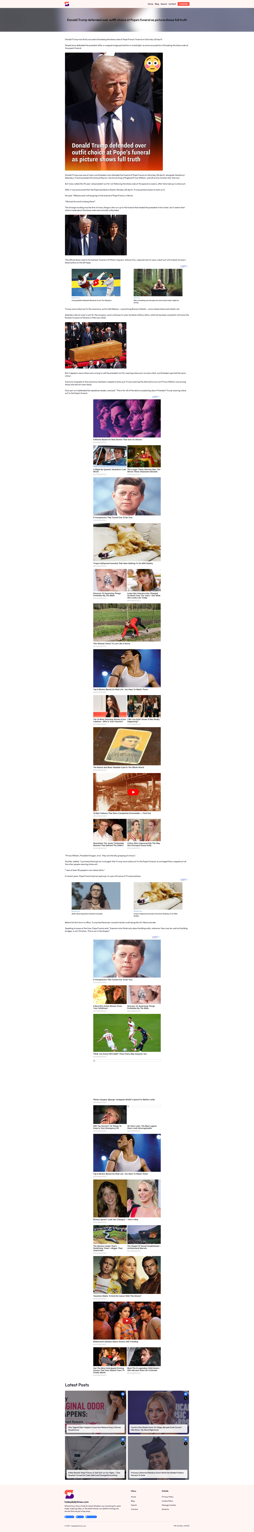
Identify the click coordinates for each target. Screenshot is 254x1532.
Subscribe (183, 4)
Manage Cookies (169, 1505)
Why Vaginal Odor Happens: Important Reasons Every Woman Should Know (94, 1428)
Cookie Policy (167, 1501)
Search (134, 1505)
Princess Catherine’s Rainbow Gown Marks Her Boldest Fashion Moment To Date (157, 1473)
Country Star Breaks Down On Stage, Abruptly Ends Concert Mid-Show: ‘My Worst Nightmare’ (156, 1428)
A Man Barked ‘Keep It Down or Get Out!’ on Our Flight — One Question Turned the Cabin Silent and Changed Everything (94, 1473)
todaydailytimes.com (76, 1501)
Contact (134, 1509)
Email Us (165, 1509)
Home (133, 1497)
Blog (133, 1501)
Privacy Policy (167, 1497)
